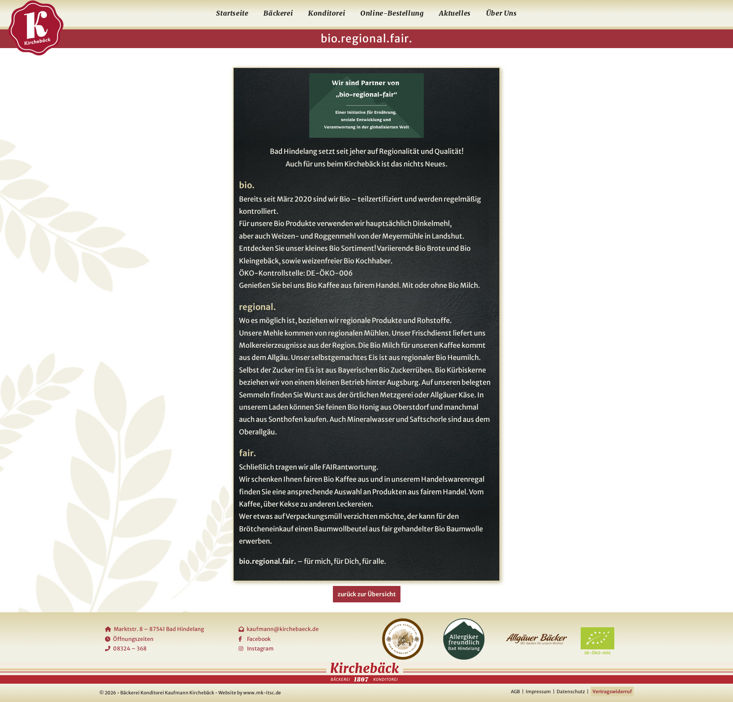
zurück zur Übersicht (366, 594)
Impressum (538, 691)
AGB (515, 691)
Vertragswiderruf (612, 691)
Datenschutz (571, 691)
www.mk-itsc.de (262, 693)
